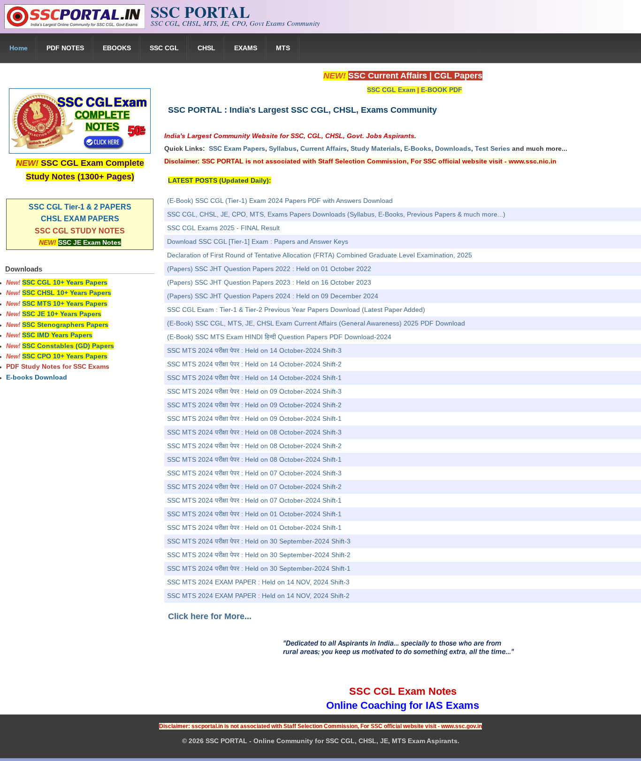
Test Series (492, 148)
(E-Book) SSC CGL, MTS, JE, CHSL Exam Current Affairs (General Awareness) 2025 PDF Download (316, 323)
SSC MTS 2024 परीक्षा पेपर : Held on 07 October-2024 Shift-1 (254, 500)
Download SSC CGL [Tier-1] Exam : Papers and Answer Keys (257, 241)
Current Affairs (323, 148)
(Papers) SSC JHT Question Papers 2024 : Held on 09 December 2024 (272, 296)
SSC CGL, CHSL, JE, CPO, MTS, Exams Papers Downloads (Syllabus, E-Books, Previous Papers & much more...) (336, 214)
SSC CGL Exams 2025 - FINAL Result (223, 228)
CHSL (206, 48)
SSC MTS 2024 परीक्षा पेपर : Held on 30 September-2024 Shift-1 (259, 568)
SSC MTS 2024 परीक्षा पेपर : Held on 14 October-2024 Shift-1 (254, 377)
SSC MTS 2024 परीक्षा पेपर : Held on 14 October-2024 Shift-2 (254, 364)
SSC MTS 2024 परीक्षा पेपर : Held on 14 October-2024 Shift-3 (254, 350)
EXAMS (245, 48)
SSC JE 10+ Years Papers (61, 314)
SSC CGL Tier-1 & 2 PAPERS (80, 207)
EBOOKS (117, 48)
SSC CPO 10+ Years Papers (64, 356)
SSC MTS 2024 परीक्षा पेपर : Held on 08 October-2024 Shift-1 (254, 459)
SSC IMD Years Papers (57, 335)
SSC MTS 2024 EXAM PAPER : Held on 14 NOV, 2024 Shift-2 (258, 595)
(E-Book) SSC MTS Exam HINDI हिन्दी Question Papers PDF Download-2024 (279, 337)
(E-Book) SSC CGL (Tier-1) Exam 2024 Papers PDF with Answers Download (280, 200)
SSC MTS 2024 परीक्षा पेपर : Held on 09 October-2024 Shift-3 (254, 391)
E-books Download (36, 377)
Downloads (453, 148)
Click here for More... (210, 616)
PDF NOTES (65, 48)
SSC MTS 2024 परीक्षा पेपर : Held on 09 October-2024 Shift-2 (254, 405)
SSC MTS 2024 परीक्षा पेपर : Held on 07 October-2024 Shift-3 (254, 473)
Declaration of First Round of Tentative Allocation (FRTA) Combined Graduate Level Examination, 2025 (319, 255)
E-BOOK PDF (441, 89)
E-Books (417, 148)
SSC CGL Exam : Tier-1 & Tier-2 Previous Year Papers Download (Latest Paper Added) (296, 309)
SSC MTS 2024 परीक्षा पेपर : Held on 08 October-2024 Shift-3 (254, 432)
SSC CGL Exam (391, 89)
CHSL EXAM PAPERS (80, 219)
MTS (283, 48)
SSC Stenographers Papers (65, 324)
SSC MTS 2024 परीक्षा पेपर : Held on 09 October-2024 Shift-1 (254, 418)
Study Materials (375, 148)
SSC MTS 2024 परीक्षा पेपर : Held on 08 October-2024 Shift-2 (254, 446)
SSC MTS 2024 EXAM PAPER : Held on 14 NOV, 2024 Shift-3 (258, 582)
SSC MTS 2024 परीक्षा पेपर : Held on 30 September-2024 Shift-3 (259, 541)
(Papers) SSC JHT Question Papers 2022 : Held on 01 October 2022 (269, 268)
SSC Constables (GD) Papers (68, 345)
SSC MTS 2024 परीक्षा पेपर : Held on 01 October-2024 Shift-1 (254, 514)
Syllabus (283, 148)
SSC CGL (164, 48)
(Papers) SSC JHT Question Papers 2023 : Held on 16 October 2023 (269, 282)
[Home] (74, 26)
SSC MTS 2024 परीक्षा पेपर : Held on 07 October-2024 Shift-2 (254, 486)
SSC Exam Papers (237, 148)
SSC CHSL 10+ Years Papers (66, 292)
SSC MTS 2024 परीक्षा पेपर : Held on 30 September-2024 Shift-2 (259, 555)
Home (18, 48)
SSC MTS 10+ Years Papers (64, 303)
